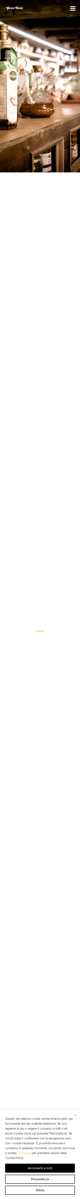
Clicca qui (24, 1153)
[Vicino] (75, 1115)
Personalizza (40, 1179)
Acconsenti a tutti (40, 1168)
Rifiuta (40, 1190)
